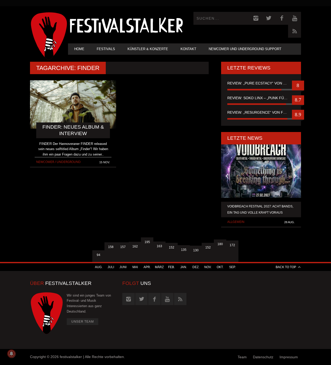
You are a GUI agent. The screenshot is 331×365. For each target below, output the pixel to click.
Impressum (289, 357)
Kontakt (188, 49)
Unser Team (82, 321)
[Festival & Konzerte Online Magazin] (126, 25)
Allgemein (235, 222)
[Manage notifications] (11, 354)
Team (242, 357)
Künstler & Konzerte (147, 49)
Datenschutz (263, 357)
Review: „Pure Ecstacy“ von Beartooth (261, 83)
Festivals (106, 49)
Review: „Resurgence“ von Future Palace (261, 112)
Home (79, 49)
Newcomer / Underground (58, 162)
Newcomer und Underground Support (245, 49)
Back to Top (286, 267)
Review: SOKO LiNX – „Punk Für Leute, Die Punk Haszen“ (261, 98)
